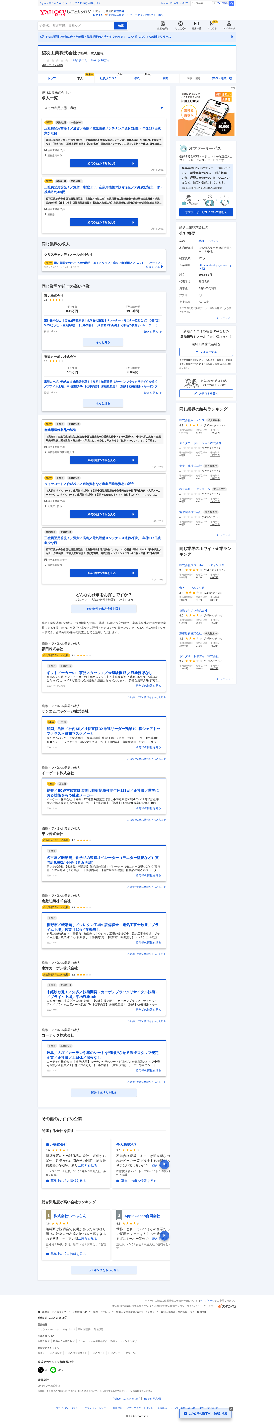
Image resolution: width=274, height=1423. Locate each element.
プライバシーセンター (96, 1408)
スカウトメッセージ (48, 1329)
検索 (231, 3)
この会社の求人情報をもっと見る (145, 697)
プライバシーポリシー (68, 1408)
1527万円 (215, 478)
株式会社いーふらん (70, 1216)
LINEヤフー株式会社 (49, 1385)
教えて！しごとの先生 (50, 1352)
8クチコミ (80, 60)
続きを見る (151, 331)
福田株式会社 (52, 649)
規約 (117, 1408)
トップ (52, 78)
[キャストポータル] (206, 135)
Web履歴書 (84, 1329)
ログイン (98, 14)
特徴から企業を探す (64, 1341)
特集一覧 (196, 28)
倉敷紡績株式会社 (56, 901)
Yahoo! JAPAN (169, 3)
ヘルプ (184, 3)
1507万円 (215, 501)
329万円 (214, 646)
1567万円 (215, 432)
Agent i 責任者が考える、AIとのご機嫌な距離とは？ (70, 3)
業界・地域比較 (222, 78)
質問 (165, 78)
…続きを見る (87, 1165)
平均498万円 (101, 60)
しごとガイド (97, 1352)
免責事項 (162, 1408)
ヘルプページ (207, 1300)
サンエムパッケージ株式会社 (65, 711)
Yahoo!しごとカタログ (54, 1312)
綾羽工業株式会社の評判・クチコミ (135, 1312)
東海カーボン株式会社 (60, 968)
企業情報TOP (79, 1312)
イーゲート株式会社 (58, 773)
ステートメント (140, 1408)
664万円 (214, 668)
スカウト (212, 28)
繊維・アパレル (208, 241)
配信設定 (99, 1329)
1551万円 (215, 455)
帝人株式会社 (127, 1145)
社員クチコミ (111, 77)
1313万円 (215, 524)
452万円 (214, 577)
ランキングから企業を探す (92, 1341)
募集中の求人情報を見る (68, 1180)
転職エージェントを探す (124, 1341)
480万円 (214, 622)
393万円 (214, 600)
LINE (60, 1369)
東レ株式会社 (52, 834)
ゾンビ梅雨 (222, 3)
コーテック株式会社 (58, 1035)
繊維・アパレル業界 (52, 65)
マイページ (229, 28)
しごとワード (115, 1352)
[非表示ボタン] (231, 1409)
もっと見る (224, 318)
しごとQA (180, 28)
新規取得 (119, 11)
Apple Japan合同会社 (142, 1216)
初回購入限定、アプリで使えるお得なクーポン (136, 14)
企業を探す (163, 28)
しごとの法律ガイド (76, 1352)
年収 (142, 77)
